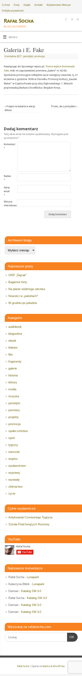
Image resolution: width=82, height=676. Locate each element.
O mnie (6, 4)
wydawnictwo (17, 465)
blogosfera (15, 333)
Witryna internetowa (7, 203)
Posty (17, 4)
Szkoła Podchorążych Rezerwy (29, 524)
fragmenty (14, 361)
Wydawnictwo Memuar (59, 4)
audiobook (15, 326)
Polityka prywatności (13, 10)
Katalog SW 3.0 (31, 591)
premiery (14, 410)
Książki (26, 4)
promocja (39, 56)
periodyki (28, 56)
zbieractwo (15, 486)
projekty (13, 417)
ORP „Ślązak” (17, 275)
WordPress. (59, 666)
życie (11, 493)
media (12, 389)
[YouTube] (77, 20)
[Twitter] (71, 20)
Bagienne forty (17, 282)
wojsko (13, 458)
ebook (12, 340)
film (10, 354)
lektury (12, 382)
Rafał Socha (18, 21)
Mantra (46, 666)
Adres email (7, 191)
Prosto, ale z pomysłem (64, 106)
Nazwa (7, 178)
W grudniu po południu (22, 303)
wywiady (14, 479)
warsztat (14, 451)
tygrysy (13, 444)
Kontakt (38, 4)
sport (11, 438)
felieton (13, 347)
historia (13, 375)
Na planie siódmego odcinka (26, 289)
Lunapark (33, 577)
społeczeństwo (18, 431)
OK (70, 637)
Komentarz (7, 146)
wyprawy (14, 472)
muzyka (13, 396)
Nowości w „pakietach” (23, 296)
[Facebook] (65, 20)
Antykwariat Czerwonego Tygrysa (30, 517)
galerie (12, 368)
